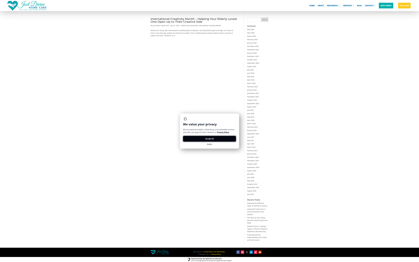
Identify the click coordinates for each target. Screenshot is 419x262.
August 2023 (251, 66)
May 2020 (250, 181)
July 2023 (250, 70)
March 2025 (251, 36)
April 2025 (251, 33)
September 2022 (253, 103)
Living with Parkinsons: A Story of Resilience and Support (256, 211)
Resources (332, 5)
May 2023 (250, 76)
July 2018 (250, 194)
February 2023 (252, 87)
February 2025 (252, 39)
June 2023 (250, 73)
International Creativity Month (210, 25)
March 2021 (251, 147)
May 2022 (250, 117)
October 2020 (252, 164)
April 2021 (251, 144)
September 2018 (253, 187)
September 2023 (253, 63)
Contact (369, 5)
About (321, 5)
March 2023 (251, 83)
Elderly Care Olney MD (189, 25)
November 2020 (253, 161)
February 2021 (252, 151)
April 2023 (251, 80)
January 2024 (252, 53)
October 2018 (252, 184)
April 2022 (251, 120)
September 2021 (253, 134)
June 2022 (250, 113)
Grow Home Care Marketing (214, 252)
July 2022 (250, 110)
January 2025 (252, 43)
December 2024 (253, 46)
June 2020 (250, 177)
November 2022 (253, 97)
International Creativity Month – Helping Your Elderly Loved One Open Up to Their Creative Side (194, 20)
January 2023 (252, 90)
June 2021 (250, 137)
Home (312, 5)
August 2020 (251, 171)
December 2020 (253, 157)
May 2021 (250, 140)
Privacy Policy (216, 254)
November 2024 (253, 50)
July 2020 (250, 174)
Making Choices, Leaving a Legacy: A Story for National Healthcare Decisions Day (257, 229)
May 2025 (250, 29)
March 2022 (251, 124)
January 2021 (252, 154)
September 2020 (253, 167)
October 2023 (252, 60)
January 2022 (252, 130)
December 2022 (253, 93)
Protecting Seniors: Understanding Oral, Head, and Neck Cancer (257, 237)
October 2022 (252, 100)
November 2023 (253, 56)
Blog (359, 5)
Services (347, 5)
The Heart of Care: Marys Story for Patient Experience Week (257, 220)
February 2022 (252, 127)
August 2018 (251, 191)
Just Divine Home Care (161, 25)
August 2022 (251, 107)
